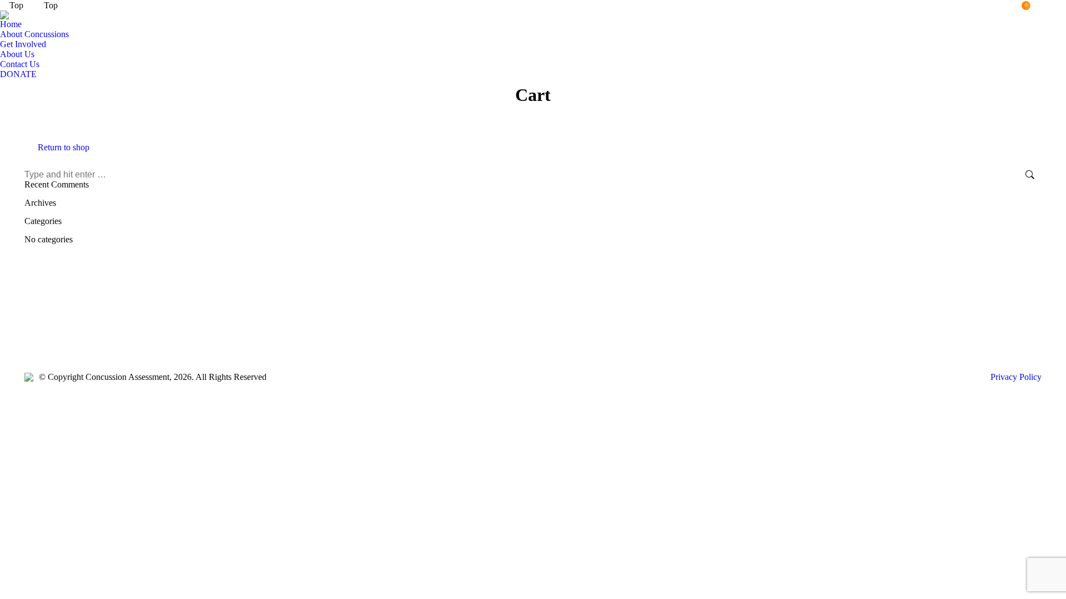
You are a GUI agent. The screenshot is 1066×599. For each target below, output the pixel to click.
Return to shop (63, 147)
